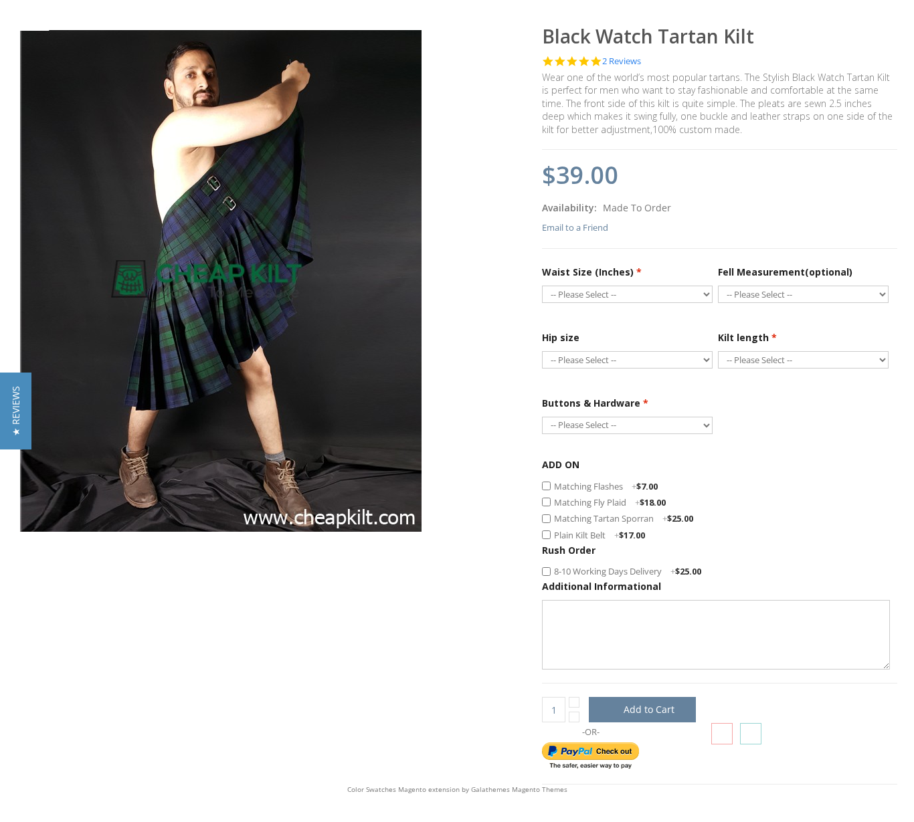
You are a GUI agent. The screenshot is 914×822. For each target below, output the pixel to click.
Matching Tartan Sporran (623, 518)
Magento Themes (539, 789)
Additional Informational (601, 586)
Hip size (560, 337)
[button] (15, 411)
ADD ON (560, 464)
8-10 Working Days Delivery (627, 571)
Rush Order (569, 550)
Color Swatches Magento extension (403, 789)
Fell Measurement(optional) (785, 272)
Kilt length (747, 337)
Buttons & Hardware (595, 403)
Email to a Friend (575, 227)
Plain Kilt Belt (599, 535)
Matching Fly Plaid (610, 502)
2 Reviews (621, 61)
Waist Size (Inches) (592, 272)
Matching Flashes (606, 486)
